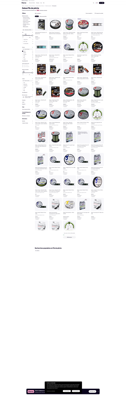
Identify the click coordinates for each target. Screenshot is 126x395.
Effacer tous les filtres (43, 16)
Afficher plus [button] (69, 237)
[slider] (23, 35)
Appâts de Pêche (25, 22)
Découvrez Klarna (32, 2)
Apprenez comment (43, 10)
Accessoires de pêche (26, 18)
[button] (97, 3)
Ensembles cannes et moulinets (26, 25)
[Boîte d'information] (40, 13)
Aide (43, 2)
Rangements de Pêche (26, 21)
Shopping (37, 2)
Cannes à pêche (25, 20)
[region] (63, 388)
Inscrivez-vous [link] (92, 391)
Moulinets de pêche (26, 17)
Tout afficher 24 (24, 92)
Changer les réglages (51, 391)
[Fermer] (80, 383)
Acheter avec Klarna (25, 0)
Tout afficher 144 (25, 60)
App (41, 2)
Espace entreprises (31, 0)
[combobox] (89, 13)
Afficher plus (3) (25, 26)
